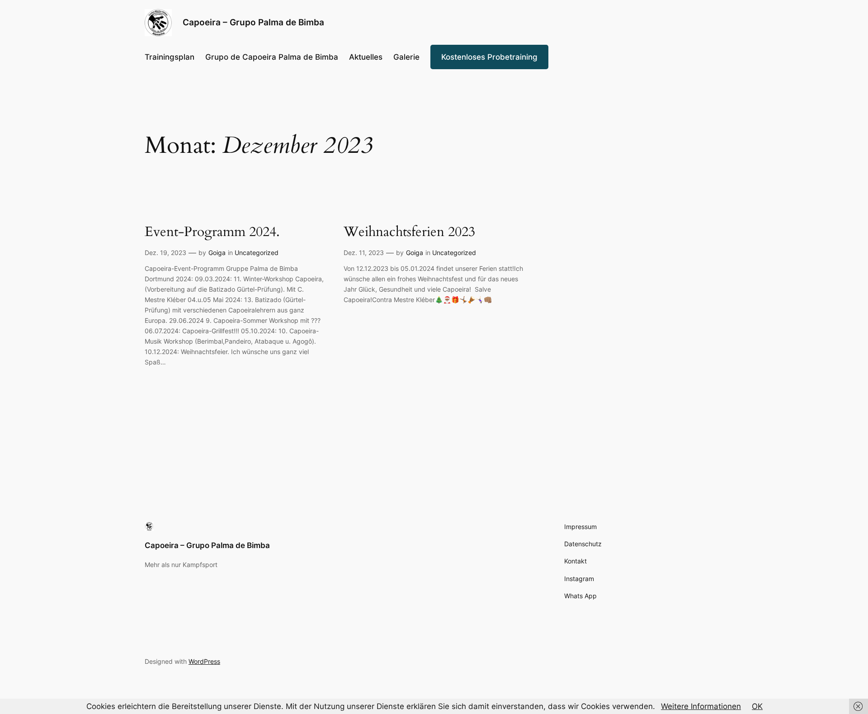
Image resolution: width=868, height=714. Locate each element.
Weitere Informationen (701, 706)
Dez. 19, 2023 (165, 252)
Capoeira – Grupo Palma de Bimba (207, 545)
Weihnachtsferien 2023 (409, 232)
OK (757, 706)
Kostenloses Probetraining (489, 56)
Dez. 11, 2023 (364, 252)
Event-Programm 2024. (212, 232)
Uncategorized (256, 252)
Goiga (217, 252)
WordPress (204, 661)
